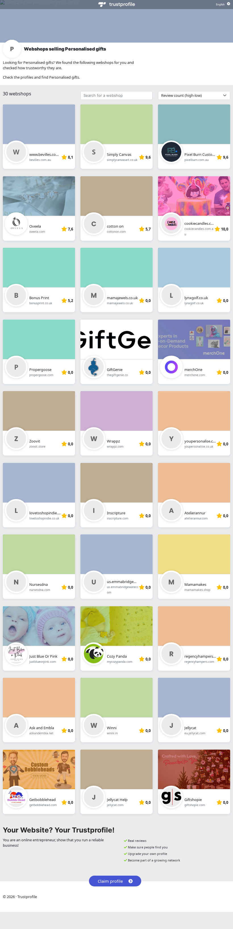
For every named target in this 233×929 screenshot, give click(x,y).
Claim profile (110, 881)
